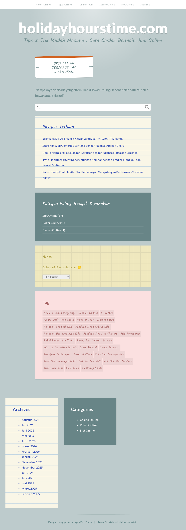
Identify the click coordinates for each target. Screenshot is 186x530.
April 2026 (29, 441)
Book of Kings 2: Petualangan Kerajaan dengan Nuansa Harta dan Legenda (90, 152)
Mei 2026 (28, 435)
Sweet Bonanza (109, 347)
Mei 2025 (28, 483)
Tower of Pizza (83, 354)
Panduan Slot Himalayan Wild (62, 334)
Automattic (130, 522)
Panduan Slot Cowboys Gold (92, 327)
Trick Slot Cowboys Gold (109, 354)
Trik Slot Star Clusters (118, 361)
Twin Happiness (53, 368)
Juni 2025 (28, 478)
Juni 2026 (28, 430)
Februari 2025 (31, 494)
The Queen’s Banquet (57, 354)
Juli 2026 (27, 425)
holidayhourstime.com (93, 27)
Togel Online (64, 4)
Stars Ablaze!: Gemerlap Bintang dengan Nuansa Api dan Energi (84, 145)
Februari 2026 (31, 451)
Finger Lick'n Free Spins (59, 320)
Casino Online (107, 4)
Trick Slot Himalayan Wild (59, 361)
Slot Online (127, 4)
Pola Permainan (130, 334)
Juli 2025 (27, 472)
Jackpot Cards (105, 320)
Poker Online (43, 4)
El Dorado (107, 313)
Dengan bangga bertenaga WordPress (70, 522)
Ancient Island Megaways (59, 313)
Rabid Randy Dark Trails (59, 341)
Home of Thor (85, 320)
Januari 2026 (30, 456)
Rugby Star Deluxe (88, 341)
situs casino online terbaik (60, 347)
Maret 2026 (29, 446)
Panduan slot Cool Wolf (58, 327)
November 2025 (32, 467)
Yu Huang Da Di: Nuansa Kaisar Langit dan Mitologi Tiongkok (83, 138)
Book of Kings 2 (88, 313)
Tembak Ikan (85, 4)
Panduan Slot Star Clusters (100, 334)
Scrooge (107, 341)
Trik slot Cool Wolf (89, 361)
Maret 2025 (29, 488)
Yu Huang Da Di (92, 368)
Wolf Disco (72, 368)
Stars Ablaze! (88, 347)
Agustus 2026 (30, 419)
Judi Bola (145, 4)
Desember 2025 (32, 462)
